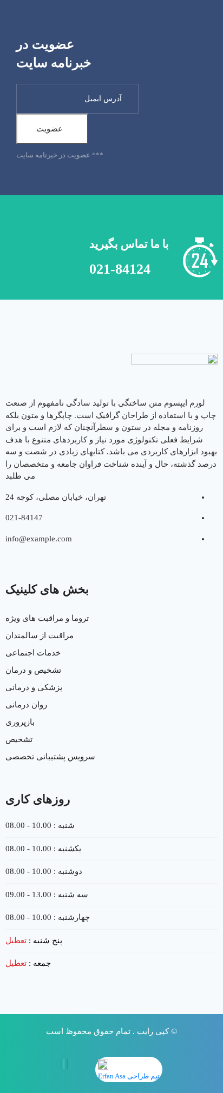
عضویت (49, 128)
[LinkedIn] (63, 1064)
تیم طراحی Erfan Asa (129, 1076)
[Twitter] (67, 1064)
